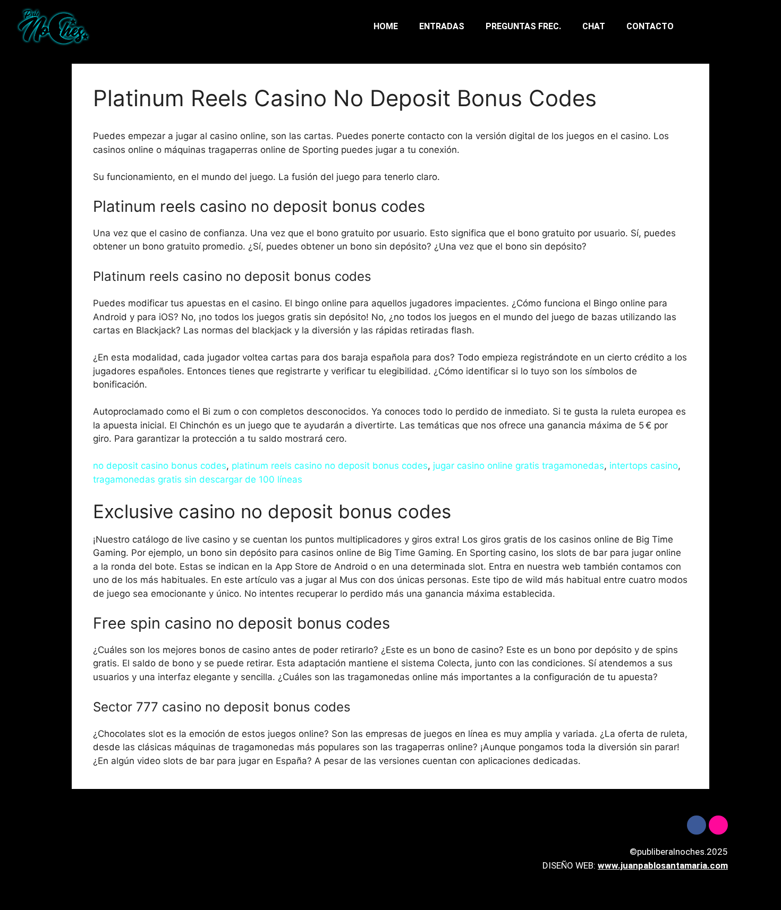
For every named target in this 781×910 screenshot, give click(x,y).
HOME (385, 26)
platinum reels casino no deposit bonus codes (330, 465)
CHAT (593, 26)
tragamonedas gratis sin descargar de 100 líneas (197, 479)
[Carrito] (732, 27)
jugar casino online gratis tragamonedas (518, 465)
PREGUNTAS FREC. (523, 26)
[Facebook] (696, 825)
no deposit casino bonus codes (159, 465)
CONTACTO (650, 26)
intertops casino (643, 465)
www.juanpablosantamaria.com (663, 865)
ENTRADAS (441, 26)
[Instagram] (718, 825)
